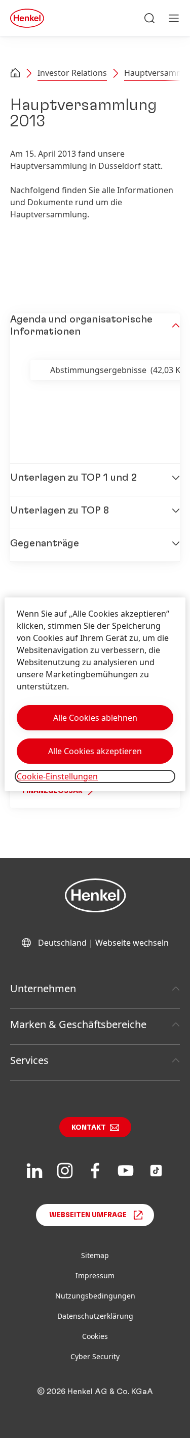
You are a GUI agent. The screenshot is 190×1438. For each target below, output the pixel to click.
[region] (95, 694)
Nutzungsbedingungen (95, 1296)
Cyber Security (95, 1356)
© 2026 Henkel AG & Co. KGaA (95, 1391)
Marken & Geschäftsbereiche (78, 1024)
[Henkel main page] (27, 18)
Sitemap (95, 1255)
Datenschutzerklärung (95, 1316)
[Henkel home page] (15, 73)
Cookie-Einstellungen (57, 776)
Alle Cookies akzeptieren (95, 751)
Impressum (95, 1275)
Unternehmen (43, 988)
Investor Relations (72, 72)
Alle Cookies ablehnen (95, 717)
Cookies (95, 1336)
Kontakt (88, 1127)
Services (29, 1060)
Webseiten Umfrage (88, 1215)
